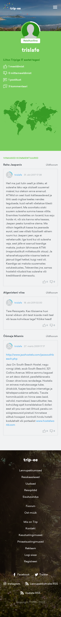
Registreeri (30, 561)
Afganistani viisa (14, 292)
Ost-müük (30, 512)
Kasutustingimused (30, 535)
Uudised (31, 483)
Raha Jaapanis (12, 165)
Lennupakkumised (30, 470)
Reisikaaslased (30, 477)
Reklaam (30, 548)
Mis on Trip (31, 522)
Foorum (30, 506)
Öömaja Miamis (13, 336)
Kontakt (30, 528)
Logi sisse (31, 555)
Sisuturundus (31, 497)
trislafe (18, 174)
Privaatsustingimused (30, 541)
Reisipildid (30, 490)
